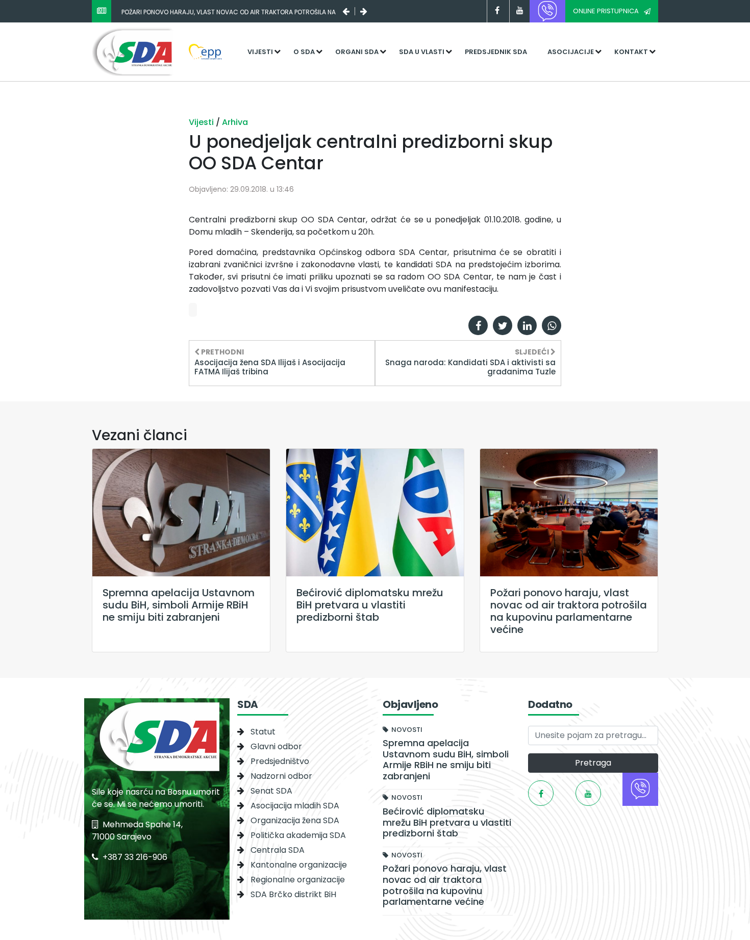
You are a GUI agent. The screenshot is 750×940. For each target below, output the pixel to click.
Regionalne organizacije (298, 879)
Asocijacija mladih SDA (295, 805)
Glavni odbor (276, 746)
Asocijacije (570, 52)
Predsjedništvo (280, 761)
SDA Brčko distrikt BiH (293, 894)
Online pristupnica (606, 11)
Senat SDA (271, 791)
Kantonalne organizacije (299, 865)
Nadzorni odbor (281, 776)
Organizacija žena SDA (295, 820)
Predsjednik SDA (496, 52)
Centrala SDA (278, 850)
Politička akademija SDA (298, 835)
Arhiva (235, 122)
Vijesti (260, 52)
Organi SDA (357, 52)
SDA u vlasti (421, 52)
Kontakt (631, 52)
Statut (263, 732)
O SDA (304, 52)
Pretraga (593, 763)
